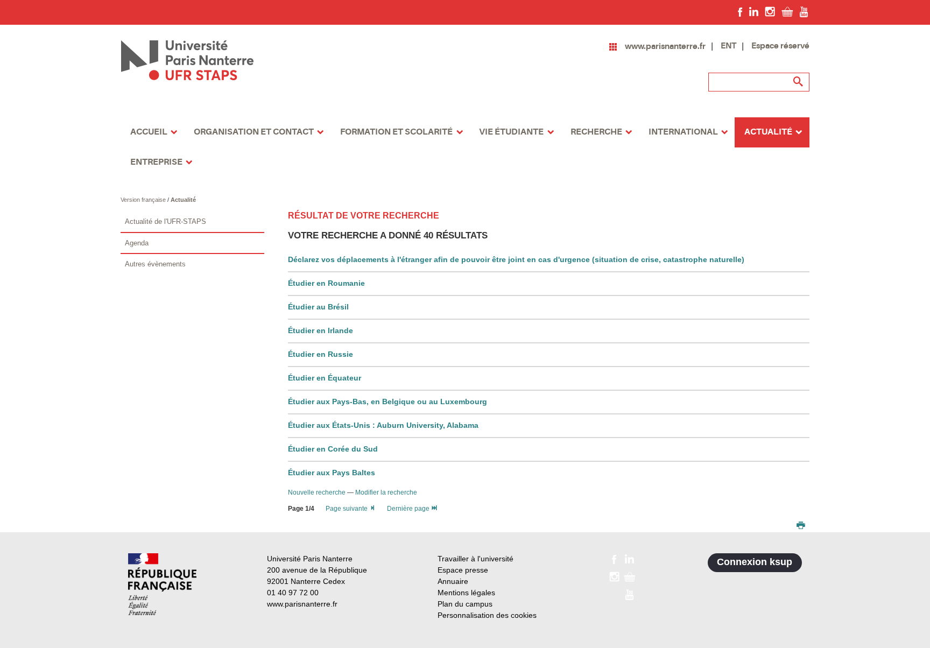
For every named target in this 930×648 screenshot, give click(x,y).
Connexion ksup (754, 562)
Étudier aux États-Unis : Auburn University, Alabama (383, 425)
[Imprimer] (801, 526)
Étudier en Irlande (320, 330)
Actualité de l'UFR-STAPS (165, 221)
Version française (144, 199)
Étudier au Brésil (318, 306)
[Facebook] (740, 11)
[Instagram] (770, 11)
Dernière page (409, 508)
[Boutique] (787, 11)
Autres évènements (155, 264)
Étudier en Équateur (324, 378)
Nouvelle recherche (317, 492)
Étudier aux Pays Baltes (331, 472)
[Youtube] (804, 11)
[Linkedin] (753, 11)
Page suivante (347, 508)
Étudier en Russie (320, 354)
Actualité (183, 199)
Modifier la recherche (386, 492)
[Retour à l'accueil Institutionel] (162, 584)
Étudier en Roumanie (326, 283)
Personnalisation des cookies (487, 615)
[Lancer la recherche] (799, 81)
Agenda (137, 243)
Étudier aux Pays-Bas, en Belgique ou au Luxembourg (387, 401)
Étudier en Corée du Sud (333, 449)
